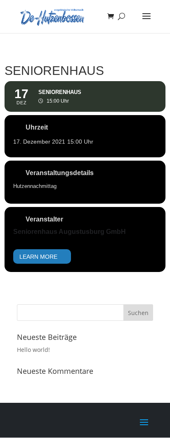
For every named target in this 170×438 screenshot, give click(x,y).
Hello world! (33, 350)
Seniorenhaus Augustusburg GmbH (69, 231)
